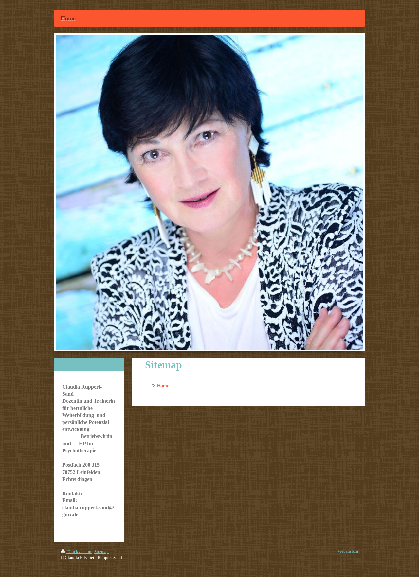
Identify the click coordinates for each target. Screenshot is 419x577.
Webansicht (348, 551)
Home (163, 385)
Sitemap (101, 551)
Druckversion (79, 551)
